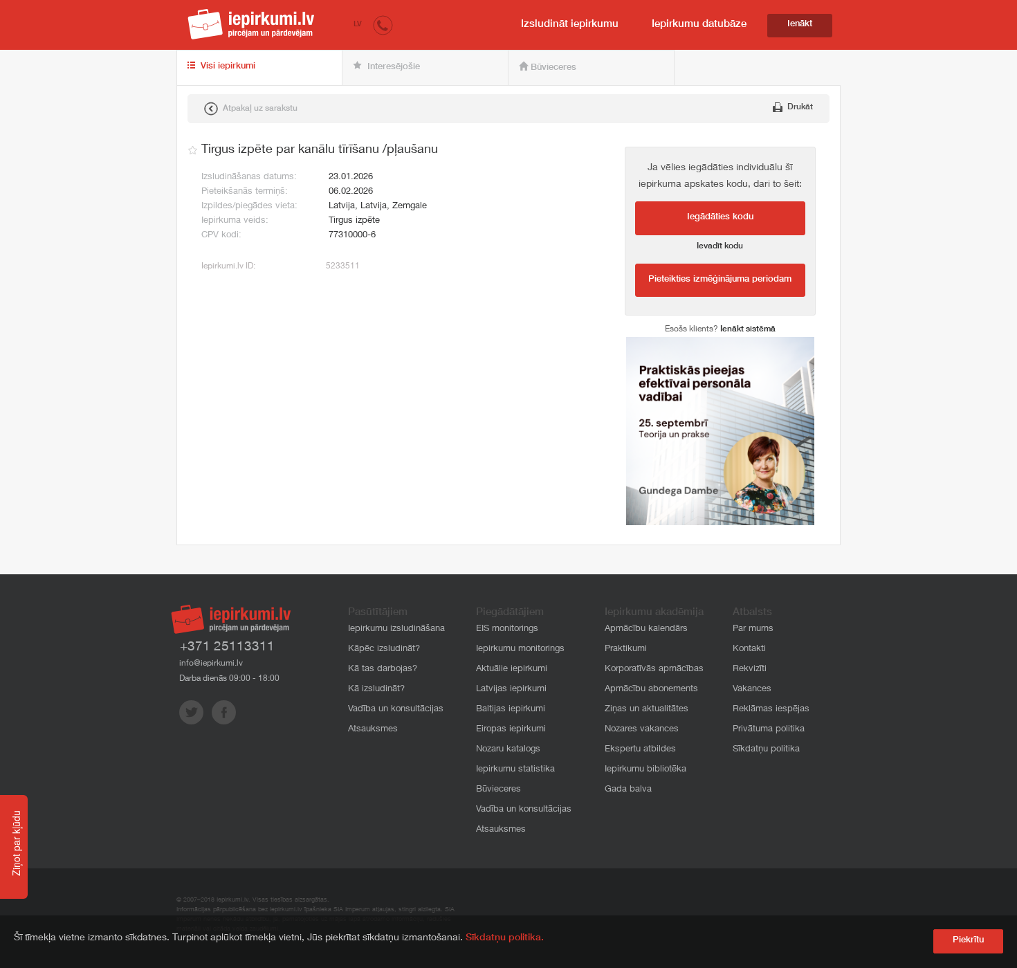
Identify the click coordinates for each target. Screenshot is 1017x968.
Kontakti (749, 649)
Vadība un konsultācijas (395, 709)
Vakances (752, 689)
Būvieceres (552, 68)
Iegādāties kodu (720, 217)
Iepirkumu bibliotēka (645, 769)
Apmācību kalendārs (646, 629)
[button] (383, 24)
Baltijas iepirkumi (510, 709)
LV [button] (358, 24)
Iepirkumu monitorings (520, 649)
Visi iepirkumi (226, 66)
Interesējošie (392, 67)
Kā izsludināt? (376, 689)
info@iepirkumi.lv (211, 663)
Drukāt (799, 107)
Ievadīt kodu (720, 246)
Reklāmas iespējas (771, 709)
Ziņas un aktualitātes (646, 709)
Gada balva (628, 789)
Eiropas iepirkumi (511, 729)
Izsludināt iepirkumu (570, 24)
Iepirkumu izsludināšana (396, 629)
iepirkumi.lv (251, 24)
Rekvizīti (750, 669)
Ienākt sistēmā (748, 329)
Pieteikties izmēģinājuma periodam (719, 279)
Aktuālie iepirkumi (511, 669)
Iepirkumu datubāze (699, 24)
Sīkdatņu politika (766, 749)
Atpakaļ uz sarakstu (259, 108)
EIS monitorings (507, 629)
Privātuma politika (769, 729)
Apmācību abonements (651, 689)
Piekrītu (968, 940)
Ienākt (799, 24)
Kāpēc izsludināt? (384, 649)
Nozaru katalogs (508, 749)
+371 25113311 (227, 647)
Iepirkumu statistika (515, 769)
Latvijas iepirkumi (511, 689)
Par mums (753, 629)
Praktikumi (626, 649)
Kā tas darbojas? (382, 669)
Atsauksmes (373, 729)
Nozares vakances (642, 729)
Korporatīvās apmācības (654, 669)
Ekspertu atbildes (640, 749)
